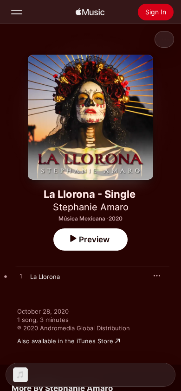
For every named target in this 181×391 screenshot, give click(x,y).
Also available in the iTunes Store (65, 341)
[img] (90, 12)
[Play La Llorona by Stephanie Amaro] (21, 276)
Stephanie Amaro (91, 207)
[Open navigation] (16, 12)
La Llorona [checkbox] (45, 276)
